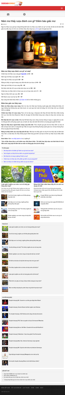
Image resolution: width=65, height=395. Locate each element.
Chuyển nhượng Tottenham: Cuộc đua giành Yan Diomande (25, 334)
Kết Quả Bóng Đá (16, 387)
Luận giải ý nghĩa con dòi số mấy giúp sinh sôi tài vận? (24, 274)
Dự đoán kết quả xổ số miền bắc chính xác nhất (16, 377)
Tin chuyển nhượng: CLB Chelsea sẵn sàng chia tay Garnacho (25, 314)
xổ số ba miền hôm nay (21, 379)
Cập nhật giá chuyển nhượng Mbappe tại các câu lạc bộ (24, 354)
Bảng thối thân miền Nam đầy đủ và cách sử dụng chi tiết (48, 185)
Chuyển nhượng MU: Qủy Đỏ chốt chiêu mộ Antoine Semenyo (25, 347)
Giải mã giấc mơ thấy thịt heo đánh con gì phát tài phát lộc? (19, 153)
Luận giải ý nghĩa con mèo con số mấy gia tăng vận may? (15, 185)
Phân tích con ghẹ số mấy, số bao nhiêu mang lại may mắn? (25, 281)
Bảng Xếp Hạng (5, 387)
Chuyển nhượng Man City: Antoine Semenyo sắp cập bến (24, 341)
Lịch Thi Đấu (26, 387)
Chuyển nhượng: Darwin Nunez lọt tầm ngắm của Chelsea (24, 307)
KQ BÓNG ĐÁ (24, 14)
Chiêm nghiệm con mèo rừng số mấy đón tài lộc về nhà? (24, 254)
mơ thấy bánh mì (17, 138)
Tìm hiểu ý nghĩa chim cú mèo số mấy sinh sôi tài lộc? (23, 267)
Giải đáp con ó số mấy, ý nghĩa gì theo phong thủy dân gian (25, 240)
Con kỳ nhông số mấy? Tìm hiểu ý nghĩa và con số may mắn (25, 247)
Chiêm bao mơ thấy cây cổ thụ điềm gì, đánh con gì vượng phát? (20, 159)
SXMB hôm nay (13, 374)
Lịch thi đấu (8, 14)
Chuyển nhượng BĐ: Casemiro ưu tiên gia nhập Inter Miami (25, 300)
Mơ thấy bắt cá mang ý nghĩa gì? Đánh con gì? (16, 156)
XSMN (37, 387)
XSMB (11, 375)
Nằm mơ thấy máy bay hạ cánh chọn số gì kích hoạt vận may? (25, 287)
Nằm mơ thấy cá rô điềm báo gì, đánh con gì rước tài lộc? (18, 161)
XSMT (41, 387)
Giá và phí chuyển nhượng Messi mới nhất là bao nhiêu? (24, 361)
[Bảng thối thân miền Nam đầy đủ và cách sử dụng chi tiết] (49, 174)
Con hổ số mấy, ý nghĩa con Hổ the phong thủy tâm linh (23, 233)
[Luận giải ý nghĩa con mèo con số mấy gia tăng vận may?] (16, 174)
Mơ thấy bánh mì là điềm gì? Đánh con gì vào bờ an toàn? (19, 150)
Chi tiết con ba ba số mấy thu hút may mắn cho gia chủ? (24, 260)
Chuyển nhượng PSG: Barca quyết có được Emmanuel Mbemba (26, 320)
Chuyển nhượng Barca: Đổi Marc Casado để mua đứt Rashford (26, 327)
